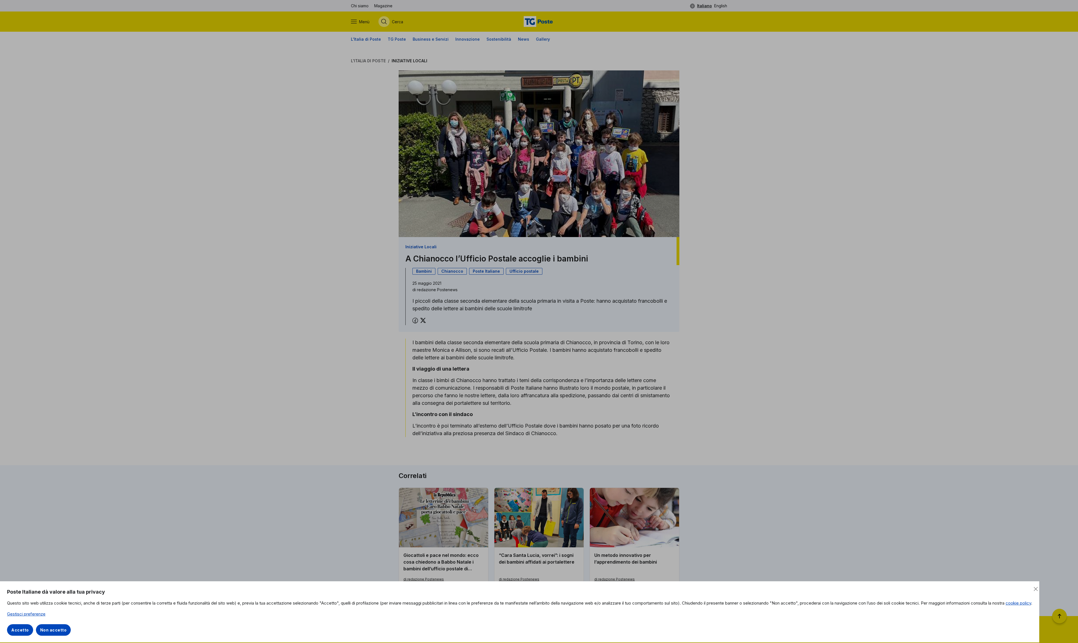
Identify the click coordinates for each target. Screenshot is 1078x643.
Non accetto (53, 630)
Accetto (20, 630)
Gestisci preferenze (26, 614)
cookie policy (1018, 603)
